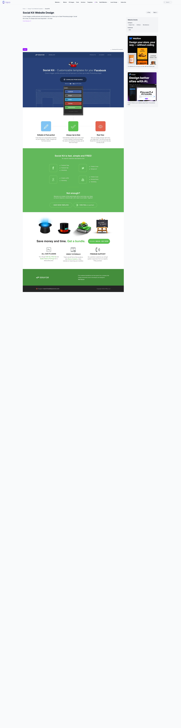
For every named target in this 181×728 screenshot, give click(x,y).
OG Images (71, 2)
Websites (57, 2)
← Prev (148, 12)
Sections (83, 2)
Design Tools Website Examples (35, 8)
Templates (90, 2)
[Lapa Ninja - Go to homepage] (6, 2)
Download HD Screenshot (117, 49)
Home (24, 8)
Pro (96, 2)
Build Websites (103, 2)
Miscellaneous (146, 24)
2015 (130, 29)
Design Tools (131, 24)
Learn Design (114, 2)
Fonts (77, 2)
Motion (65, 2)
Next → (155, 12)
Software (139, 24)
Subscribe (123, 2)
